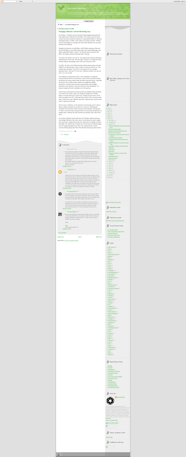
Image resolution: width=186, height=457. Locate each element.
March (110, 170)
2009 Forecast (111, 247)
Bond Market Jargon (113, 373)
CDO (109, 263)
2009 (109, 117)
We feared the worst (113, 156)
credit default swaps (113, 272)
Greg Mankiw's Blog (113, 385)
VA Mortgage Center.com (114, 371)
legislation (110, 306)
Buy (109, 261)
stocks (109, 334)
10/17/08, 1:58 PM (67, 208)
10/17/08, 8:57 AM (67, 188)
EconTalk (110, 374)
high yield (110, 295)
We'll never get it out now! (114, 132)
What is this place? (112, 158)
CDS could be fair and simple (115, 137)
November (111, 122)
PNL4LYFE (71, 169)
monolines (110, 318)
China (109, 266)
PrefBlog (110, 380)
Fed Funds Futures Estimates (115, 376)
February (111, 172)
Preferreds (110, 326)
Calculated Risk (112, 382)
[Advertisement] (115, 38)
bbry (109, 257)
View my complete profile (112, 420)
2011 (109, 113)
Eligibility (110, 365)
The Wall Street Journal (113, 387)
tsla (109, 351)
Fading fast (111, 147)
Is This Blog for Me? (113, 229)
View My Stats (109, 437)
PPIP (109, 324)
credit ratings (111, 274)
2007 (109, 175)
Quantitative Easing (112, 327)
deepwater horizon (112, 277)
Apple (109, 252)
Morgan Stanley (112, 320)
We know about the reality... (114, 129)
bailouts (110, 256)
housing (110, 297)
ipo (109, 304)
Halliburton (110, 293)
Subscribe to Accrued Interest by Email (115, 220)
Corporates (111, 270)
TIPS (109, 343)
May (110, 166)
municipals (66, 134)
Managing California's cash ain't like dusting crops (74, 31)
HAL (109, 292)
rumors (110, 329)
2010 (109, 115)
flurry (109, 283)
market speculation (112, 313)
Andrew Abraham (72, 211)
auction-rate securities (113, 254)
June (110, 165)
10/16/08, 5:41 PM (67, 166)
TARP (109, 338)
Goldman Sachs (112, 284)
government (111, 286)
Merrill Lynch (111, 317)
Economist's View (112, 383)
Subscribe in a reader (111, 211)
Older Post (99, 236)
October (111, 124)
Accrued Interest (77, 8)
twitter (109, 352)
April (110, 168)
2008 (109, 118)
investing (110, 302)
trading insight (111, 347)
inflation (110, 300)
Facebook (108, 418)
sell (109, 331)
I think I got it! (111, 149)
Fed (109, 281)
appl (109, 250)
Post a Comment (62, 232)
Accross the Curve (112, 378)
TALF (109, 336)
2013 (109, 109)
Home (79, 236)
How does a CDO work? (114, 235)
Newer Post (60, 236)
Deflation (110, 279)
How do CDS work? (113, 233)
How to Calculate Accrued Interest (116, 231)
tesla (109, 342)
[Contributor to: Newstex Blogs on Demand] (111, 427)
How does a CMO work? (114, 237)
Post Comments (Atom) (71, 240)
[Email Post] (75, 131)
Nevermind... (111, 151)
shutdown (110, 333)
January (111, 174)
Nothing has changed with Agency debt (117, 130)
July (110, 163)
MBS (109, 315)
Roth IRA (110, 367)
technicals (110, 340)
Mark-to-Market (112, 311)
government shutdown (113, 288)
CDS (109, 265)
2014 (109, 108)
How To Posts (111, 299)
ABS (109, 249)
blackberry (110, 259)
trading (109, 345)
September (111, 159)
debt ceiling (110, 275)
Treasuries (110, 349)
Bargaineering (111, 369)
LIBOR (109, 309)
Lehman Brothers (112, 308)
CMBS (109, 268)
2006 (109, 177)
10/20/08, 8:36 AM (67, 228)
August (110, 161)
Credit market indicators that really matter (118, 146)
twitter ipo (110, 354)
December (111, 120)
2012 (109, 111)
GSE (109, 290)
